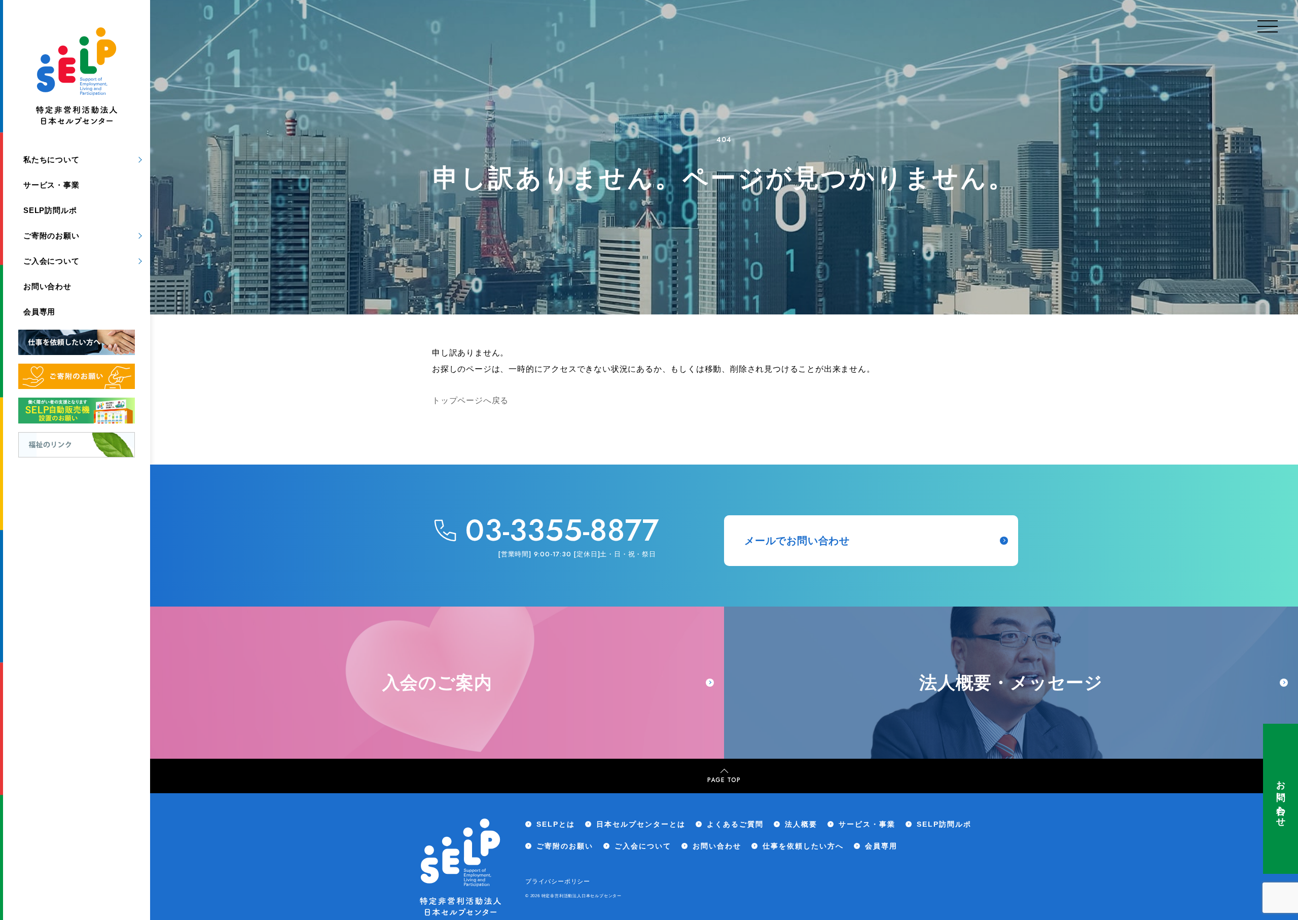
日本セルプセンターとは (641, 824)
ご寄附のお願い (51, 235)
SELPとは (555, 824)
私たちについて (51, 159)
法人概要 (801, 824)
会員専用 (39, 311)
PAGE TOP (723, 780)
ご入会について (51, 261)
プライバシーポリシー (557, 881)
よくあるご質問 (735, 824)
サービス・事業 (51, 185)
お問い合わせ (1281, 798)
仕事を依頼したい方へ (803, 846)
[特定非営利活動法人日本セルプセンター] (76, 78)
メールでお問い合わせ (797, 540)
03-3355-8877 (562, 530)
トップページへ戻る (470, 400)
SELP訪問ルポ (50, 210)
